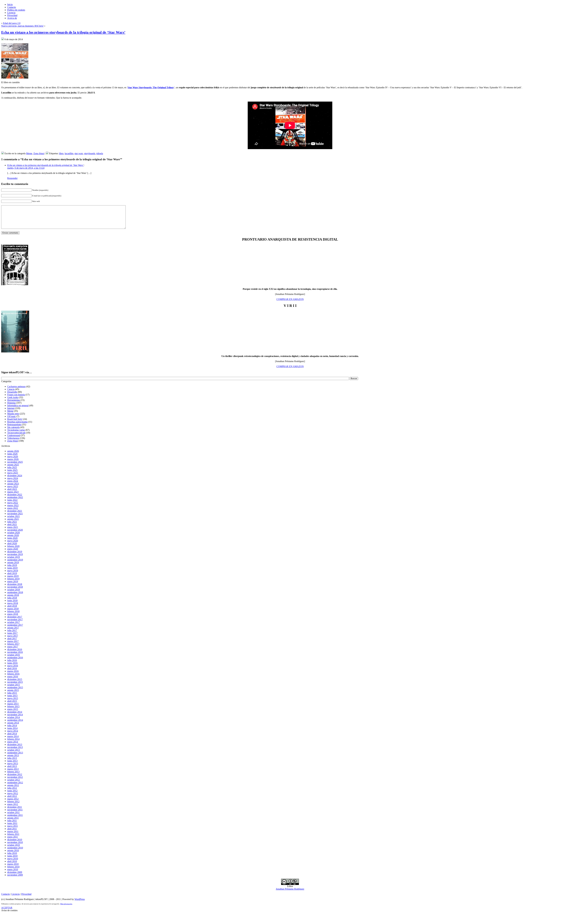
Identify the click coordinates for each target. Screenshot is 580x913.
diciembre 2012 (14, 774)
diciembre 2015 (14, 679)
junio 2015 (12, 695)
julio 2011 (12, 820)
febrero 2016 (13, 674)
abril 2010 (12, 861)
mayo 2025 (12, 473)
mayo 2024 (12, 478)
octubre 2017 (13, 622)
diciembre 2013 (14, 744)
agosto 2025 (13, 464)
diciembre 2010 (14, 839)
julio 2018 (12, 597)
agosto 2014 (13, 722)
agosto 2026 (13, 451)
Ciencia (10, 389)
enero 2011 (12, 837)
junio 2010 (12, 856)
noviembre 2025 (15, 462)
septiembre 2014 (15, 720)
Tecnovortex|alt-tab (16, 432)
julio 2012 (12, 788)
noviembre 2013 (15, 747)
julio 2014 (12, 725)
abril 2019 (12, 573)
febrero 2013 (13, 771)
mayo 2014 (12, 731)
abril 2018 (12, 606)
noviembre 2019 (15, 554)
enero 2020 (12, 549)
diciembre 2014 (14, 712)
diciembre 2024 (14, 475)
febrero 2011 (13, 834)
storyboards (89, 153)
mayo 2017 (12, 636)
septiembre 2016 (15, 657)
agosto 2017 (13, 627)
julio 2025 (12, 467)
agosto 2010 (13, 850)
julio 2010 (12, 853)
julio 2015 (12, 693)
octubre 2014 (13, 717)
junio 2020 (12, 538)
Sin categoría (13, 427)
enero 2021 (12, 527)
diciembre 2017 (14, 617)
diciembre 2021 (14, 511)
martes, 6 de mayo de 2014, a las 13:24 (25, 168)
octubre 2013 (13, 750)
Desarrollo (12, 392)
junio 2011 (12, 823)
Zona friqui (38, 153)
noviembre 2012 (15, 777)
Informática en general (18, 405)
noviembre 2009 (15, 875)
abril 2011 (12, 828)
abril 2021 (12, 524)
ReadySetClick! (14, 419)
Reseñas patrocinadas (17, 422)
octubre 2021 (13, 516)
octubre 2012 (13, 780)
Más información (66, 904)
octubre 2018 (13, 589)
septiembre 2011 (15, 815)
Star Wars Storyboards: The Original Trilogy (151, 87)
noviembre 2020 (15, 530)
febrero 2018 (13, 611)
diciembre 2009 (14, 872)
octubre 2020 (13, 532)
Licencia (15, 894)
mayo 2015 (12, 698)
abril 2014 (12, 733)
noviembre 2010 (15, 842)
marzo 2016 (13, 671)
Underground (13, 435)
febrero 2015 (13, 706)
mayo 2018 (12, 603)
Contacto (5, 894)
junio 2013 (12, 761)
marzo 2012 (13, 799)
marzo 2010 (13, 864)
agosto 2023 (13, 483)
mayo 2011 (12, 826)
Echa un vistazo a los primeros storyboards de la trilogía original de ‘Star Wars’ (63, 32)
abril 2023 (12, 489)
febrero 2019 (13, 578)
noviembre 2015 (15, 682)
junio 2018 (12, 600)
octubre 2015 (13, 684)
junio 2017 (12, 633)
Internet (10, 408)
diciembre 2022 (14, 494)
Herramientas (13, 400)
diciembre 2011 (14, 807)
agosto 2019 (13, 562)
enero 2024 (12, 481)
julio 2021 (12, 521)
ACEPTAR (6, 907)
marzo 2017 (13, 641)
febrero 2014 (13, 739)
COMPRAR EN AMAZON (290, 299)
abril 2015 (12, 701)
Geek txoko (12, 397)
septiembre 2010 (15, 847)
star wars (78, 153)
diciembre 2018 (14, 584)
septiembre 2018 (15, 592)
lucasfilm (69, 153)
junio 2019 (12, 568)
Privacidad (26, 894)
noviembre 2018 (15, 587)
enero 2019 (12, 581)
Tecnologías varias (16, 430)
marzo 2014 (13, 736)
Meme (29, 153)
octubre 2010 (13, 845)
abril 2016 (12, 668)
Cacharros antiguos (16, 386)
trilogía (99, 153)
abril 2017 (12, 638)
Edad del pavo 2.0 (11, 23)
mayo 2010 (12, 858)
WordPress (79, 899)
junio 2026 (12, 454)
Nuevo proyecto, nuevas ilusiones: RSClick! (22, 26)
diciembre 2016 (14, 649)
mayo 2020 (12, 540)
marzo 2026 (13, 459)
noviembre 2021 (15, 513)
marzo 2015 (13, 703)
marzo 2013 (13, 769)
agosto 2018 (13, 595)
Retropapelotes (14, 424)
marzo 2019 (13, 576)
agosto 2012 (13, 785)
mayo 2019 (12, 570)
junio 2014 (12, 728)
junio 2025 (12, 470)
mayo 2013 (12, 763)
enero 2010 (12, 869)
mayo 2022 (12, 502)
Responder (12, 178)
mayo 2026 (12, 456)
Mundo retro (13, 413)
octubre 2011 (13, 812)
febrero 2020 (13, 546)
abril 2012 (12, 796)
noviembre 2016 (15, 652)
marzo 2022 (13, 505)
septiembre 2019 (15, 559)
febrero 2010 (13, 866)
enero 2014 (12, 741)
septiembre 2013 (15, 752)
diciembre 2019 (14, 551)
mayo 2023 (12, 486)
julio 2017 (12, 630)
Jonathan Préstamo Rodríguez (290, 889)
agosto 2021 (13, 519)
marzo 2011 (12, 831)
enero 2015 (12, 709)
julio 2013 (12, 758)
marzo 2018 (13, 608)
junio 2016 (12, 663)
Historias (11, 402)
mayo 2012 (12, 793)
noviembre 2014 (15, 714)
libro (61, 153)
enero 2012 (12, 804)
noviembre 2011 (15, 809)
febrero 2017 (13, 644)
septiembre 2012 (15, 782)
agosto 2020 (13, 535)
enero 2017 (12, 646)
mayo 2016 (12, 665)
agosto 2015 (13, 690)
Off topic (11, 416)
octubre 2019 (13, 557)
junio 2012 (12, 790)
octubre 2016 (13, 655)
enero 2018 (12, 614)
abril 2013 (12, 766)
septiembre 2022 (15, 497)
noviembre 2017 (15, 619)
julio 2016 (12, 660)
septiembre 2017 (15, 625)
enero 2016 (12, 676)
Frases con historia (16, 394)
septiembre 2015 (15, 687)
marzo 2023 (13, 492)
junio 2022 (12, 500)
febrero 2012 (13, 801)
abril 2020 (12, 543)
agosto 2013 (13, 755)
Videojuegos (13, 438)
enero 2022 (12, 508)
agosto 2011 (13, 818)
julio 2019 (12, 565)
